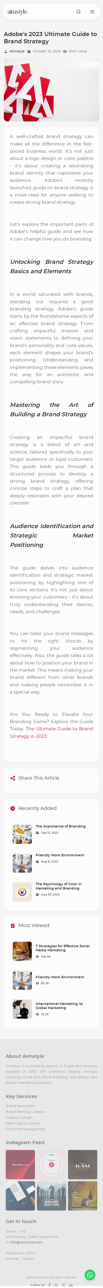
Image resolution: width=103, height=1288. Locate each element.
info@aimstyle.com (26, 1242)
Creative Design (19, 1117)
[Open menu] (92, 12)
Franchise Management (26, 1129)
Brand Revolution (20, 1106)
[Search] (78, 12)
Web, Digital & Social (23, 1123)
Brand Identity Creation (25, 1112)
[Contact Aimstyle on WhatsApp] (90, 1274)
